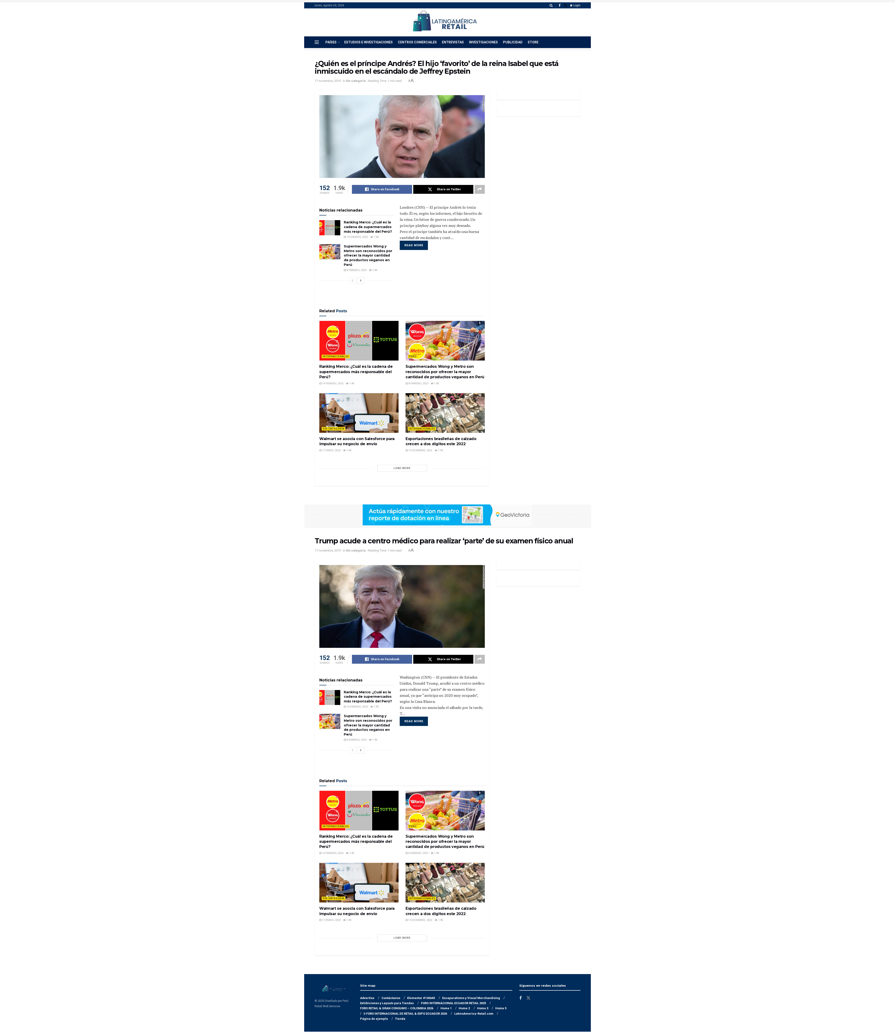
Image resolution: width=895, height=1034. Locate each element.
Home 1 (446, 1008)
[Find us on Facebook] (560, 5)
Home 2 (464, 1008)
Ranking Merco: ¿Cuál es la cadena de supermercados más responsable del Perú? (368, 226)
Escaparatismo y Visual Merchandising (471, 998)
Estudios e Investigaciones (368, 42)
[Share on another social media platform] (480, 189)
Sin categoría (356, 81)
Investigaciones (483, 42)
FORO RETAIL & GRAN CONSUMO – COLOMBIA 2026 (396, 1008)
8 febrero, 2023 (356, 270)
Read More (413, 245)
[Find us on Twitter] (565, 5)
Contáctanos (391, 998)
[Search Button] (551, 5)
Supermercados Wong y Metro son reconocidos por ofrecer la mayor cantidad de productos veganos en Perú (368, 255)
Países (331, 42)
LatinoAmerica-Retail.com (473, 1013)
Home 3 (482, 1008)
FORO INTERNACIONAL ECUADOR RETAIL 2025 (453, 1003)
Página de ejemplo (374, 1018)
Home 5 (500, 1008)
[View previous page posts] (352, 280)
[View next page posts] (360, 280)
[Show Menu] (317, 42)
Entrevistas (453, 42)
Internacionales (336, 356)
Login (576, 5)
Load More (402, 468)
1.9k (376, 237)
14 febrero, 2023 (357, 237)
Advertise (367, 998)
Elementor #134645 (421, 998)
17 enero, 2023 (331, 450)
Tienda (400, 1018)
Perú (413, 356)
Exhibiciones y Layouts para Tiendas (387, 1003)
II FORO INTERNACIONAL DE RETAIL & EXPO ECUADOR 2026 (405, 1013)
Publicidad (513, 42)
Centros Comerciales (417, 42)
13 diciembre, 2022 (420, 450)
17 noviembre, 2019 (328, 81)
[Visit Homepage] (444, 22)
